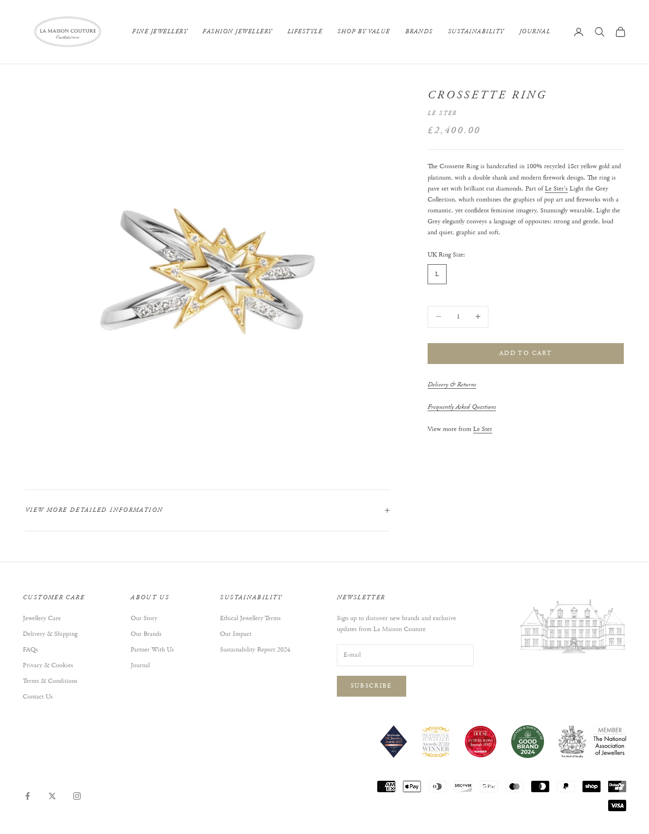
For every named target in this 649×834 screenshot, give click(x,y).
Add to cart (525, 353)
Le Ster (442, 113)
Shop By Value (363, 32)
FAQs (30, 649)
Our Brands (146, 634)
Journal (535, 32)
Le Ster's (556, 188)
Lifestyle (305, 32)
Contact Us (38, 696)
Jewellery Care (42, 618)
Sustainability (476, 32)
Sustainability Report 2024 (255, 649)
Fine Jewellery (159, 32)
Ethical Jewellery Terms (250, 618)
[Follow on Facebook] (27, 796)
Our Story (144, 618)
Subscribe (371, 686)
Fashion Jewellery (237, 32)
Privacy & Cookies (48, 665)
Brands (419, 32)
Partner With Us (152, 649)
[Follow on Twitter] (52, 796)
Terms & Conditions (50, 681)
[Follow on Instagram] (77, 796)
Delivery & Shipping (50, 634)
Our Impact (235, 634)
